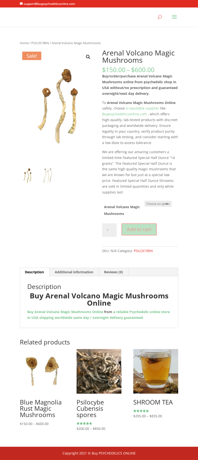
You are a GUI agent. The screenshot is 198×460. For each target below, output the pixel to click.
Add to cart (139, 229)
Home (24, 43)
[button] (88, 57)
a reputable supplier (142, 108)
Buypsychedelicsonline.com (124, 114)
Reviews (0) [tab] (113, 272)
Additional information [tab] (74, 272)
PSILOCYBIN (40, 43)
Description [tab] (34, 272)
